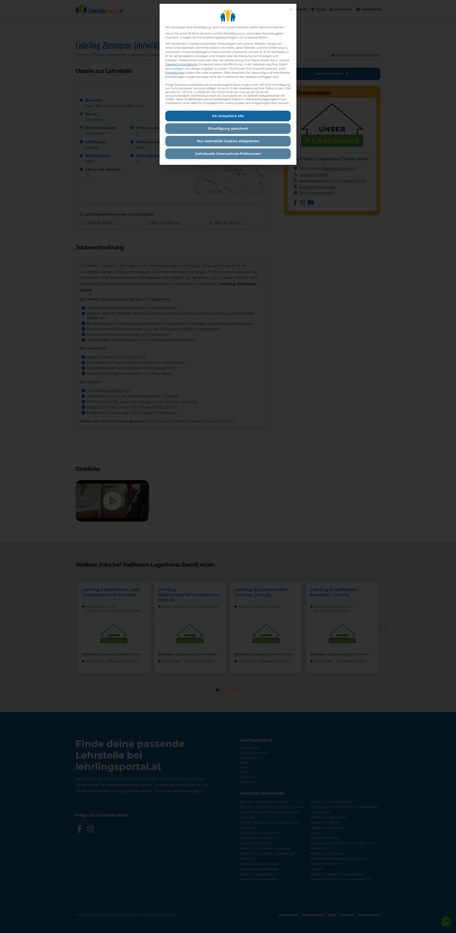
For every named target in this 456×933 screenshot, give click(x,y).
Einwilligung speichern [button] (228, 128)
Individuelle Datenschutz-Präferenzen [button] (228, 154)
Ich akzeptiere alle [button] (228, 116)
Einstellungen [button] (175, 72)
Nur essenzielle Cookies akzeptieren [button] (228, 141)
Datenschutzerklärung (181, 64)
